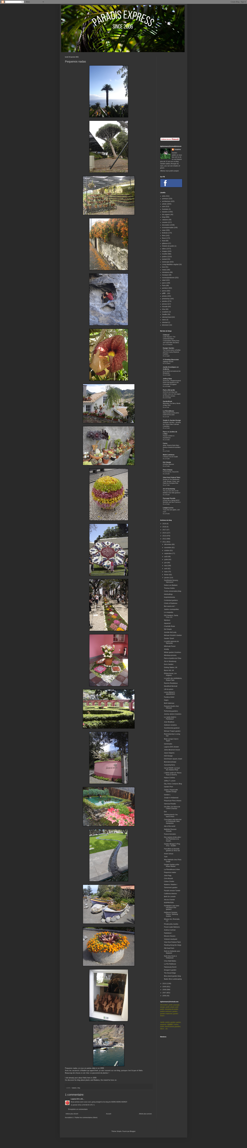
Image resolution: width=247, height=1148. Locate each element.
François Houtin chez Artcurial (171, 707)
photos (164, 296)
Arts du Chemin (169, 900)
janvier (166, 578)
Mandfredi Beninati (170, 686)
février (166, 575)
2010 (164, 983)
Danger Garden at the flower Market (171, 865)
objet (164, 280)
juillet (166, 559)
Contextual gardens (171, 600)
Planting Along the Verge (172, 945)
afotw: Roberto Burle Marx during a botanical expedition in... (171, 447)
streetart (165, 322)
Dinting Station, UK (170, 667)
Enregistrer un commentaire (78, 1109)
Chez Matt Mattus (170, 961)
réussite (165, 306)
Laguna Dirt (75, 1099)
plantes (164, 301)
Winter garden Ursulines (172, 652)
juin (165, 563)
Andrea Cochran (170, 930)
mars (166, 572)
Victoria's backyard (170, 939)
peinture (165, 288)
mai (165, 566)
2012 (164, 539)
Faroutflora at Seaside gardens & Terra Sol (172, 850)
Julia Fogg (167, 875)
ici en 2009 (100, 1068)
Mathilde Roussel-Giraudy (170, 830)
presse (164, 304)
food (163, 241)
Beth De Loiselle (170, 896)
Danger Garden (168, 348)
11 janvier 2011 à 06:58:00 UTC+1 (83, 1105)
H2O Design (168, 756)
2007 (164, 993)
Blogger (132, 1131)
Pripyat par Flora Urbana (172, 801)
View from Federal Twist (171, 477)
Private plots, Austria (171, 924)
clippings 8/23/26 (168, 361)
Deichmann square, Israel (173, 759)
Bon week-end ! (169, 606)
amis (163, 196)
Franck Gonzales (170, 834)
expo (164, 230)
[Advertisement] (171, 95)
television (165, 325)
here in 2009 (91, 1078)
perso (164, 291)
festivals (165, 233)
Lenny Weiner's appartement (169, 693)
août (166, 556)
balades (74, 1088)
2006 (164, 996)
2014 (164, 533)
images (164, 251)
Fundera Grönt (169, 697)
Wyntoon (167, 620)
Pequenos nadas (170, 872)
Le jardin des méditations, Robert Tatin (173, 679)
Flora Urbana (167, 470)
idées (164, 249)
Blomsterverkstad (170, 762)
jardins (164, 257)
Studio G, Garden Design (172, 420)
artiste (164, 204)
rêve (163, 309)
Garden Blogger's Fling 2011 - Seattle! (172, 845)
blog (78, 1088)
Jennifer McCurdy (170, 632)
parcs (164, 283)
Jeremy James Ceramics (172, 714)
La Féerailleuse (168, 411)
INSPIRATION (169, 903)
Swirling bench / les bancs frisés (171, 815)
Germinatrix (168, 744)
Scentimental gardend (171, 728)
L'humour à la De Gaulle (170, 456)
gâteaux (165, 243)
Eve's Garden (168, 664)
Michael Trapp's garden (172, 731)
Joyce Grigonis (169, 753)
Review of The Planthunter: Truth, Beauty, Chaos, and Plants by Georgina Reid (171, 481)
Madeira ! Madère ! (170, 884)
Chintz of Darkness (170, 603)
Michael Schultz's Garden (173, 635)
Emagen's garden (170, 970)
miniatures (165, 272)
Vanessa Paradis (170, 804)
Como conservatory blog (172, 591)
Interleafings (168, 594)
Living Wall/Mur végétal (170, 264)
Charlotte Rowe (169, 626)
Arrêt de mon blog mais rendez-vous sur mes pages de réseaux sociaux (172, 394)
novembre (168, 547)
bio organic (166, 214)
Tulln (165, 857)
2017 (164, 530)
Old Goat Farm (169, 948)
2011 (164, 542)
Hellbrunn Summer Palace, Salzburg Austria (171, 914)
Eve (165, 812)
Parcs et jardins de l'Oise (172, 658)
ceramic (165, 222)
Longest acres (168, 508)
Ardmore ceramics (170, 725)
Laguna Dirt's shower (171, 747)
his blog (77, 1080)
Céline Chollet (169, 881)
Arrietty (166, 649)
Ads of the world (169, 826)
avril (166, 568)
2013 (164, 536)
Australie (165, 209)
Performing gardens (171, 711)
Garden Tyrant (169, 638)
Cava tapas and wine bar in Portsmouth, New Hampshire (173, 821)
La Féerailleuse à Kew (172, 869)
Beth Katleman (169, 703)
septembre (168, 553)
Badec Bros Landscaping (173, 979)
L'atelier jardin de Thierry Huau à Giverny (172, 773)
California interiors (170, 893)
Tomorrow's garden (170, 887)
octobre (167, 550)
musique (165, 275)
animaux (165, 199)
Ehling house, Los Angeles (170, 674)
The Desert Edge (170, 973)
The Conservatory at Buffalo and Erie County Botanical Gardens (171, 352)
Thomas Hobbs (169, 588)
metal (164, 270)
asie (163, 206)
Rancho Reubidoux (171, 683)
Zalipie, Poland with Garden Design (171, 791)
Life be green (168, 689)
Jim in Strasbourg (170, 661)
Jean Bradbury (169, 722)
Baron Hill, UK (169, 670)
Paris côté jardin (169, 390)
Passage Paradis (169, 498)
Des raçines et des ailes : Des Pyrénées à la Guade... (173, 839)
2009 (164, 987)
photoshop (166, 299)
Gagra (166, 700)
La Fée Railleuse (170, 964)
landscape (165, 262)
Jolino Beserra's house (172, 750)
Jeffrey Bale (167, 379)
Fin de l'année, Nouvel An (171, 472)
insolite (164, 254)
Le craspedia (168, 612)
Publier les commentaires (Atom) (86, 1117)
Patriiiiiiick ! (168, 933)
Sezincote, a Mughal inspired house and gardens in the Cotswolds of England (172, 382)
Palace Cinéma (169, 778)
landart (164, 259)
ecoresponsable (167, 227)
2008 (164, 990)
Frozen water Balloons (172, 927)
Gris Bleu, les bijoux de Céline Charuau (172, 807)
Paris (164, 285)
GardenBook (167, 401)
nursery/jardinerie (168, 278)
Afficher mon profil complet (169, 171)
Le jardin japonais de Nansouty (171, 642)
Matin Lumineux (168, 455)
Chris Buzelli (168, 878)
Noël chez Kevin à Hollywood (170, 957)
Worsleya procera (170, 655)
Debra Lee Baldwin (171, 585)
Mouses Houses (169, 936)
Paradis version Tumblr (172, 891)
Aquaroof (167, 623)
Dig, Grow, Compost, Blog (173, 784)
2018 (164, 527)
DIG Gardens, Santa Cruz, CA (171, 616)
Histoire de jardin (168, 246)
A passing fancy (169, 765)
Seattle (164, 314)
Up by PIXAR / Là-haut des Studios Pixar (172, 769)
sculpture (165, 312)
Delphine (177, 149)
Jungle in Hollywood (171, 798)
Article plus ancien (145, 1114)
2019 (164, 524)
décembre (168, 544)
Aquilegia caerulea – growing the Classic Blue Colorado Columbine (172, 424)
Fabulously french (170, 967)
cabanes (165, 220)
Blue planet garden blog (172, 976)
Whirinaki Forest (169, 646)
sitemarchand (167, 317)
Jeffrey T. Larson (169, 781)
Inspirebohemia (169, 597)
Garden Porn (168, 787)
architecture (166, 201)
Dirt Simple (167, 462)
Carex (165, 443)
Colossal (166, 335)
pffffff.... (164, 293)
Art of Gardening (169, 489)
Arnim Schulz (168, 854)
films (163, 235)
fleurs (164, 238)
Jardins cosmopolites (171, 609)
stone (164, 320)
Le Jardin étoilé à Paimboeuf (170, 718)
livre (163, 267)
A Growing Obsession (171, 360)
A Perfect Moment (168, 464)
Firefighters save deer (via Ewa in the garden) (171, 907)
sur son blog (115, 1070)
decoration (166, 225)
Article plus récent (72, 1114)
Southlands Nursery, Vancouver (171, 581)
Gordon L (167, 795)
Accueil (108, 1114)
